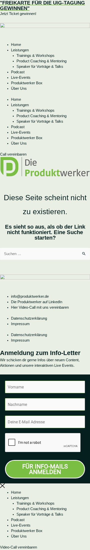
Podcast (17, 72)
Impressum (20, 324)
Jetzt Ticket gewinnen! (18, 14)
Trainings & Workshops (35, 56)
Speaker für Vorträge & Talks (39, 67)
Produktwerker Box (26, 83)
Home (16, 45)
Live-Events (20, 78)
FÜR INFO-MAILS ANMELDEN (45, 469)
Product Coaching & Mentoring (41, 61)
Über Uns (19, 89)
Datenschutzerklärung (29, 318)
